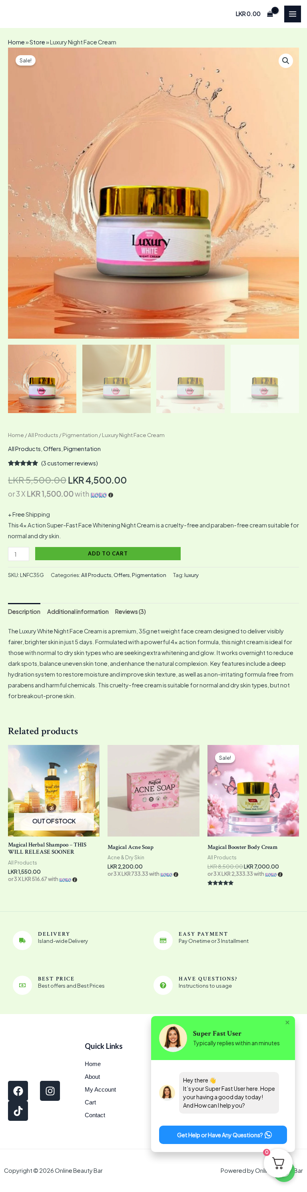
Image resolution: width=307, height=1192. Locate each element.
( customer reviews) (69, 463)
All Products (43, 434)
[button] (286, 61)
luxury (191, 574)
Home (16, 42)
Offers (52, 448)
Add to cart (108, 553)
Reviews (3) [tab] (130, 611)
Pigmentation (80, 434)
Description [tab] (24, 611)
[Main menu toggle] (292, 14)
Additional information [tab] (78, 611)
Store (37, 42)
